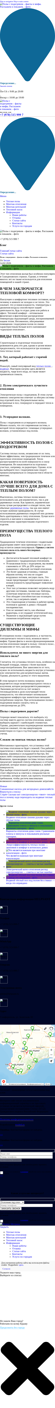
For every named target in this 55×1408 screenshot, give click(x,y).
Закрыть (4, 1227)
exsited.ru (20, 1124)
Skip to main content (21, 1)
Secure (7, 260)
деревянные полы (19, 508)
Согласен (6, 1269)
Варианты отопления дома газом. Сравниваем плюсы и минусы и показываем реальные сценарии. (30, 834)
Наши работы (19, 215)
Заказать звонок (6, 86)
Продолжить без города (12, 1327)
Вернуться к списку (10, 791)
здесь (21, 1265)
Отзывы (16, 217)
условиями (24, 1172)
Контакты (17, 223)
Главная (4, 251)
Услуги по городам (22, 226)
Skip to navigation (7, 1)
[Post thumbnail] (30, 814)
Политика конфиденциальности (16, 1119)
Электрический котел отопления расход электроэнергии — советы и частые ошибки (29, 870)
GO (1, 1135)
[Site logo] (21, 6)
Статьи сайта (19, 220)
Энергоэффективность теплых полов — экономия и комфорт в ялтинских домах (27, 846)
